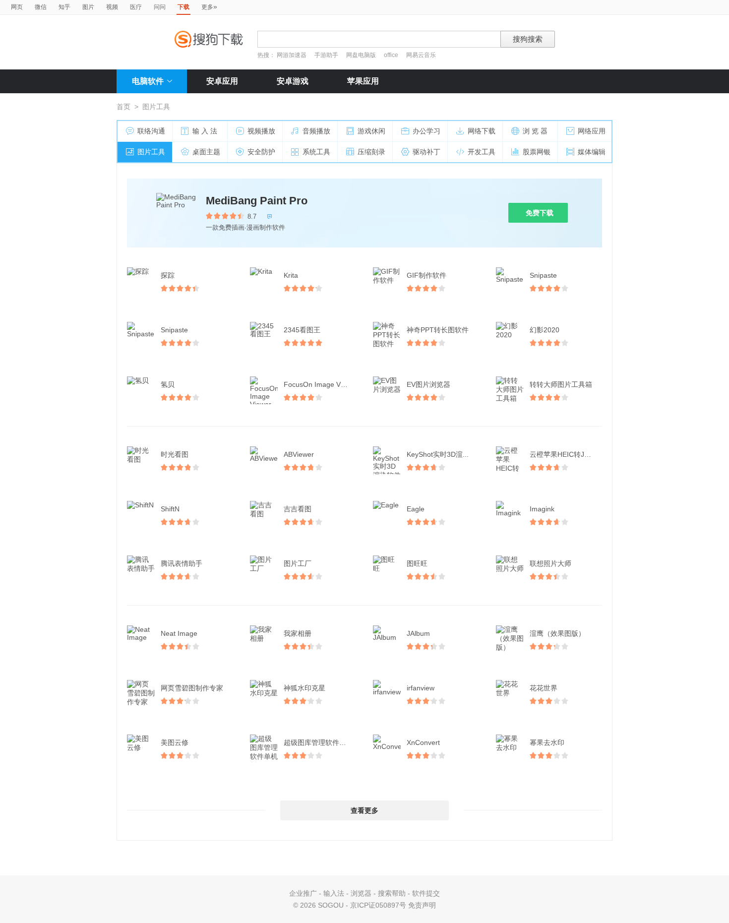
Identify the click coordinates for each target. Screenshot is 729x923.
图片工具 (151, 152)
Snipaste (543, 275)
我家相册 (297, 633)
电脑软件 (148, 81)
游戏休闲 (371, 131)
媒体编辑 (592, 152)
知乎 (64, 6)
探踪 (168, 275)
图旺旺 (417, 563)
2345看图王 (302, 330)
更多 (209, 6)
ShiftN (170, 509)
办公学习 (426, 131)
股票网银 (536, 152)
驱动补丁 (426, 152)
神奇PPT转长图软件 (438, 330)
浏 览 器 (535, 131)
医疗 (136, 6)
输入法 (333, 893)
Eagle (416, 509)
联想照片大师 (550, 563)
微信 (41, 6)
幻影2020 (544, 330)
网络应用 (592, 131)
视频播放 (261, 131)
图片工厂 (297, 563)
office (392, 55)
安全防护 (261, 152)
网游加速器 (291, 55)
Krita (291, 275)
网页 (17, 6)
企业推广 (303, 893)
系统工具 (316, 152)
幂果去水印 (547, 742)
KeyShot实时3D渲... (438, 454)
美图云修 (174, 742)
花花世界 (543, 688)
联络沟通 (151, 131)
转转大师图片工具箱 (561, 384)
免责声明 (422, 905)
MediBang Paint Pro (256, 200)
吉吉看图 (297, 509)
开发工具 (481, 152)
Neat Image (179, 633)
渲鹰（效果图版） (557, 633)
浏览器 (361, 893)
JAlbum (418, 633)
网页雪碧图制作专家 (192, 688)
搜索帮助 (392, 893)
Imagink (542, 509)
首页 (123, 107)
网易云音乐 (421, 55)
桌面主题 (206, 152)
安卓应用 (222, 81)
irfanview (420, 688)
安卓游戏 (292, 81)
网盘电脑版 (361, 55)
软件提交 (426, 893)
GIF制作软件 (426, 275)
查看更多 (364, 810)
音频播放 (316, 131)
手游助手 (327, 55)
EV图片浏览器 (428, 384)
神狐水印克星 (304, 688)
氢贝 (168, 384)
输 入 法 (204, 131)
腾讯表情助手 (181, 563)
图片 (88, 6)
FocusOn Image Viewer (321, 384)
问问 (160, 6)
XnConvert (423, 742)
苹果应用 (363, 81)
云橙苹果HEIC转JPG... (565, 454)
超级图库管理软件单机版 (321, 742)
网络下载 (481, 131)
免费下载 (539, 213)
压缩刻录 (371, 152)
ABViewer (299, 454)
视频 (112, 6)
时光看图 (174, 454)
